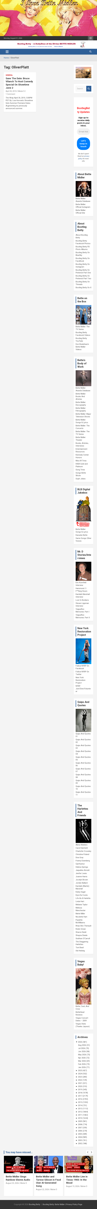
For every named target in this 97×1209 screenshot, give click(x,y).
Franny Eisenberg (83, 861)
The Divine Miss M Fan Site (47, 1170)
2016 (80, 1099)
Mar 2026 (82, 1061)
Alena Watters (81, 845)
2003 (80, 1140)
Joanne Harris (81, 876)
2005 (80, 1134)
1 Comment (10, 94)
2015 (80, 1102)
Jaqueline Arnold (82, 870)
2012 (80, 1112)
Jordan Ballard (82, 883)
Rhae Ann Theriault (83, 926)
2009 (80, 1121)
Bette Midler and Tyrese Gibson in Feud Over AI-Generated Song (18, 1181)
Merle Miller (80, 913)
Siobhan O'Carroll (83, 938)
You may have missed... (19, 1152)
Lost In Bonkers (82, 600)
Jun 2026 (82, 1051)
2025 (80, 1070)
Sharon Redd (81, 932)
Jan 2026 (82, 1067)
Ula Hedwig (80, 951)
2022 (80, 1080)
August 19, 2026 (42, 1186)
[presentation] (88, 1152)
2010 (80, 1118)
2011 (80, 1115)
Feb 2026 (82, 1064)
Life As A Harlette (83, 898)
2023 (80, 1077)
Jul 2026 (81, 1048)
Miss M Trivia (81, 461)
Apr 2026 (82, 1058)
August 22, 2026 (12, 1189)
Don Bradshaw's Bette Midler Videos (82, 347)
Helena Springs (82, 867)
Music (9, 1170)
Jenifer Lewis (81, 873)
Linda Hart (80, 901)
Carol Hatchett (82, 848)
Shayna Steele (81, 935)
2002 (80, 1143)
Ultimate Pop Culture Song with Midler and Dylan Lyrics (77, 1179)
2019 (80, 1089)
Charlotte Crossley (83, 851)
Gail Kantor (80, 864)
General (9, 75)
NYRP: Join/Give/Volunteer (83, 688)
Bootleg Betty (34, 1204)
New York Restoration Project (80, 680)
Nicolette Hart (81, 917)
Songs (16, 1170)
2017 (80, 1096)
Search (88, 89)
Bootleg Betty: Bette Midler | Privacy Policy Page (62, 1204)
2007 (80, 1127)
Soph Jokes (81, 479)
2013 (80, 1108)
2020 (80, 1086)
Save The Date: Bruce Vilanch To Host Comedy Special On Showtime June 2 (19, 83)
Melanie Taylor (82, 904)
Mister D (21, 91)
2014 (80, 1105)
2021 (80, 1083)
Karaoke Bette (81, 535)
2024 (80, 1074)
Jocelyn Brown (82, 880)
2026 (80, 1042)
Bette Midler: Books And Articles (81, 396)
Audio (9, 1167)
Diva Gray (79, 857)
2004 (80, 1137)
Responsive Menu (90, 38)
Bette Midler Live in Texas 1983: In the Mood (46, 1179)
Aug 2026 (82, 1045)
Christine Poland (82, 854)
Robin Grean (81, 929)
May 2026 (82, 1054)
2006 (80, 1131)
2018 (80, 1093)
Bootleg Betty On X (83, 287)
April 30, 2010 (11, 91)
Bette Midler (19, 1167)
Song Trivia (80, 470)
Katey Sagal (80, 892)
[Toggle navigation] (7, 52)
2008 (80, 1124)
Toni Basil (80, 947)
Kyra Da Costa (82, 895)
